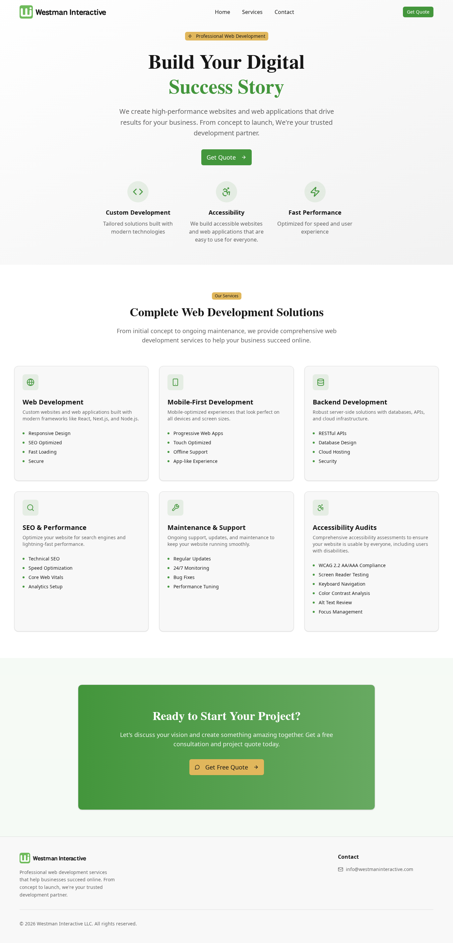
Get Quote (418, 12)
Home (222, 12)
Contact (284, 12)
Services (252, 12)
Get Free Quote (226, 767)
